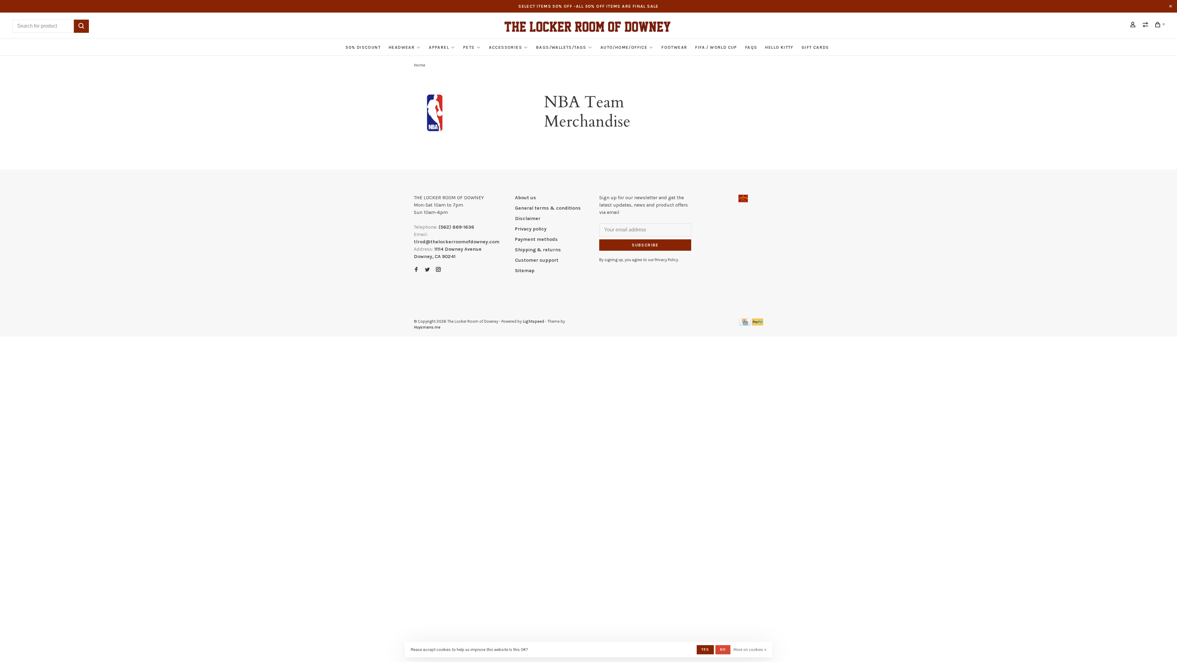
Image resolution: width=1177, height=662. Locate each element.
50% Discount (363, 47)
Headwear (402, 47)
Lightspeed (533, 321)
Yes (705, 649)
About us (525, 197)
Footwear (674, 47)
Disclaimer (527, 218)
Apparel (439, 47)
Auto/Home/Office (623, 47)
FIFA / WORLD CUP (716, 47)
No (723, 649)
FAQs (751, 47)
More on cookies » (749, 649)
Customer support (536, 260)
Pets (469, 47)
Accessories (505, 47)
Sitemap (525, 270)
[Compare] (1146, 25)
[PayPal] (757, 324)
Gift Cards (815, 47)
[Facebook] (416, 270)
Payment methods (536, 239)
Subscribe (645, 245)
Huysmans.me (427, 327)
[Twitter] (427, 270)
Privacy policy (531, 229)
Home (419, 65)
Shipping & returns (538, 250)
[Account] (1133, 25)
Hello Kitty (779, 47)
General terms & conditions (548, 208)
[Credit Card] (744, 324)
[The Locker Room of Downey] (743, 198)
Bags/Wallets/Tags (561, 47)
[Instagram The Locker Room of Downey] (438, 270)
